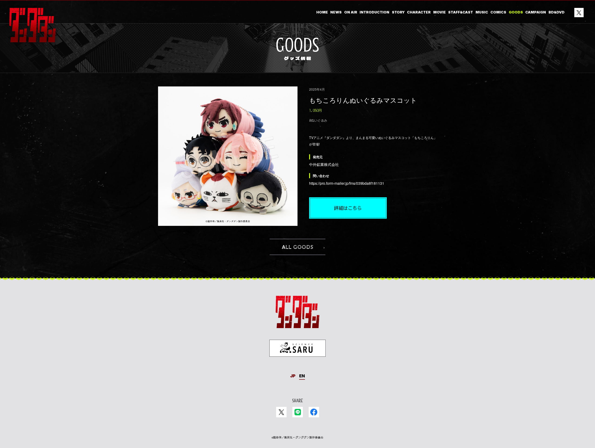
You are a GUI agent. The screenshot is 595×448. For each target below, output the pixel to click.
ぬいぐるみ (319, 120)
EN (302, 375)
